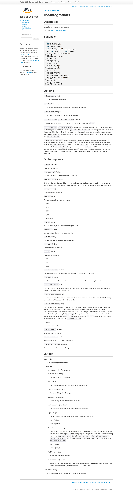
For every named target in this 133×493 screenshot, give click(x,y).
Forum (70, 2)
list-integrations (24, 20)
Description (25, 22)
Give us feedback (25, 54)
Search (36, 39)
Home (53, 2)
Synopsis (24, 24)
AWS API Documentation (58, 30)
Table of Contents (29, 16)
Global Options (26, 28)
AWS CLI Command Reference (34, 2)
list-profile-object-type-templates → (101, 6)
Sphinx (111, 489)
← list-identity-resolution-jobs (79, 6)
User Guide (61, 2)
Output (24, 30)
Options (24, 26)
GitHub (77, 2)
